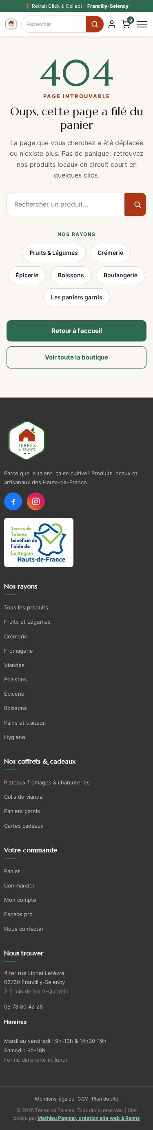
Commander (19, 885)
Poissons (15, 679)
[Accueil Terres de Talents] (76, 440)
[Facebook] (13, 501)
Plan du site (105, 1099)
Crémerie (110, 252)
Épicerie (27, 275)
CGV (83, 1099)
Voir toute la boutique (76, 357)
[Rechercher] (95, 24)
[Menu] (142, 24)
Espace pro (18, 914)
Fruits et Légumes (27, 621)
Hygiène (14, 737)
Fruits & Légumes (54, 252)
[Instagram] (36, 501)
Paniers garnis (22, 811)
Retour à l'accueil (76, 331)
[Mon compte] (111, 24)
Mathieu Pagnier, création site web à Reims (89, 1118)
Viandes (14, 665)
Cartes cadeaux (24, 825)
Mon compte (20, 899)
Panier (12, 871)
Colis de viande (23, 796)
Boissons (71, 275)
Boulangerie (120, 275)
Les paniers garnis (76, 297)
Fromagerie (18, 650)
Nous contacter (24, 929)
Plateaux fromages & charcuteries (47, 782)
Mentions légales (54, 1099)
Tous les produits (26, 607)
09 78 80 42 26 (23, 1006)
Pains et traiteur (24, 722)
